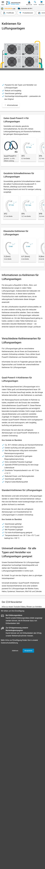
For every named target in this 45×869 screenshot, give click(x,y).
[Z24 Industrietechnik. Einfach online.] (13, 3)
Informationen (12, 105)
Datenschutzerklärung (9, 643)
